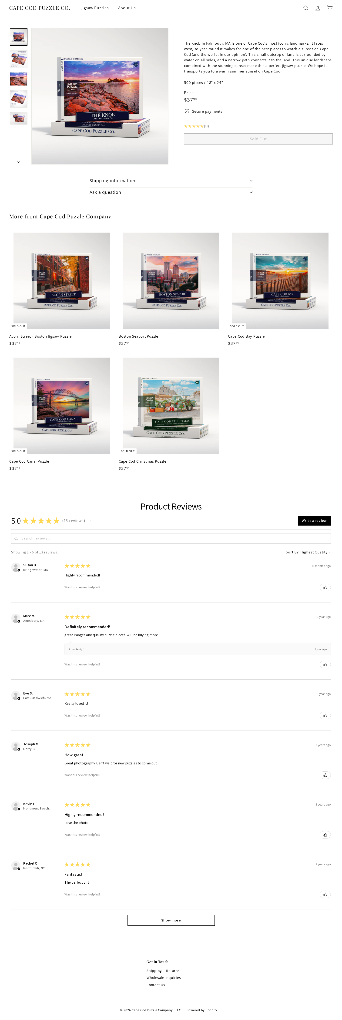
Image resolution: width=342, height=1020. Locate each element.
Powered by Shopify (202, 1010)
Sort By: (292, 552)
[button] (89, 520)
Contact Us (156, 985)
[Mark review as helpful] (325, 587)
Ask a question (105, 192)
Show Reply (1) (77, 649)
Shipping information (112, 180)
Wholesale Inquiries (164, 977)
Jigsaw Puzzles (95, 7)
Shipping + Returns (163, 970)
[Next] (18, 161)
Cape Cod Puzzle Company (76, 216)
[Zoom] (100, 96)
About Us (127, 7)
